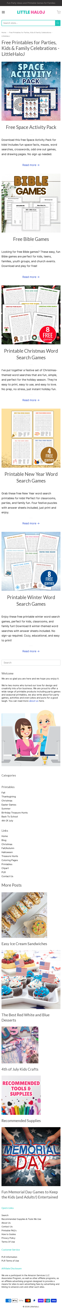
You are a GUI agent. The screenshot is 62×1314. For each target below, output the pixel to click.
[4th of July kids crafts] (20, 1044)
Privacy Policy (8, 1238)
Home (4, 32)
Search (5, 1215)
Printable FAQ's (9, 1230)
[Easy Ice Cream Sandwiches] (24, 915)
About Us (6, 1222)
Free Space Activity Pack (31, 127)
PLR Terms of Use (10, 1260)
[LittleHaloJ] (31, 12)
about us (33, 700)
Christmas (7, 800)
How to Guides (9, 1234)
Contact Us (7, 876)
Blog (4, 840)
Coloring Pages (10, 860)
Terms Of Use (8, 1241)
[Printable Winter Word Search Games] (31, 561)
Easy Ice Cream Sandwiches (24, 943)
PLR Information (9, 1257)
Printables (7, 864)
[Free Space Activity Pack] (31, 91)
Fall (3, 792)
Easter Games (9, 804)
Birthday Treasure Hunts (15, 812)
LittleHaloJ (34, 1306)
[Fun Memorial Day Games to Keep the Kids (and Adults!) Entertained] (31, 1156)
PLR (4, 872)
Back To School (10, 816)
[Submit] (57, 23)
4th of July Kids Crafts (20, 1069)
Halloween (7, 852)
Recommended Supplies (21, 1120)
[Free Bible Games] (31, 203)
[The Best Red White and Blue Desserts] (31, 979)
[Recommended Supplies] (21, 1095)
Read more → (31, 165)
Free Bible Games (31, 239)
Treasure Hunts (10, 856)
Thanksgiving (9, 796)
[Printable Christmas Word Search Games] (31, 314)
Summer (6, 808)
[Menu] (7, 12)
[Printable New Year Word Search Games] (31, 438)
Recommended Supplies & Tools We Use (21, 1219)
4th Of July (7, 820)
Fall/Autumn (8, 848)
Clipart (5, 868)
